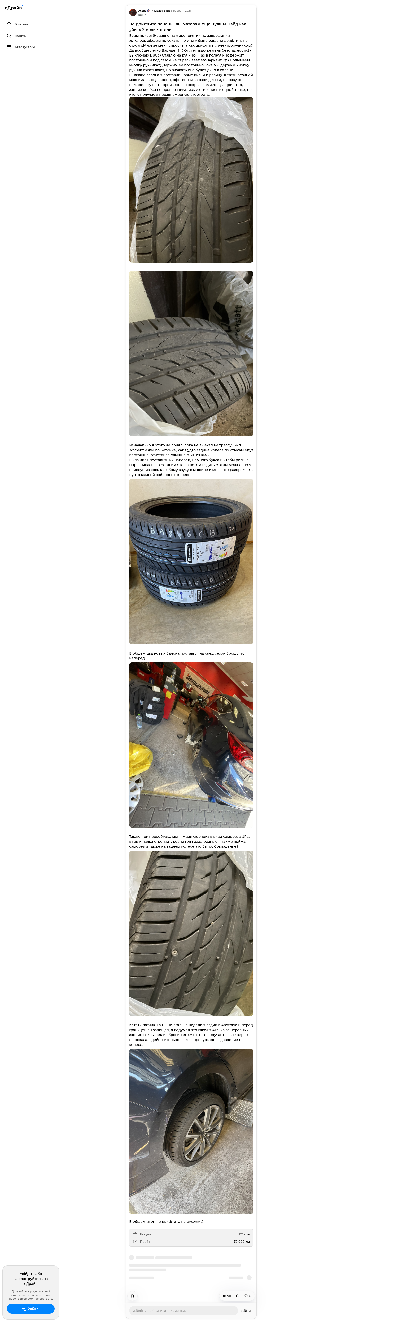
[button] (142, 14)
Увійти (33, 1308)
